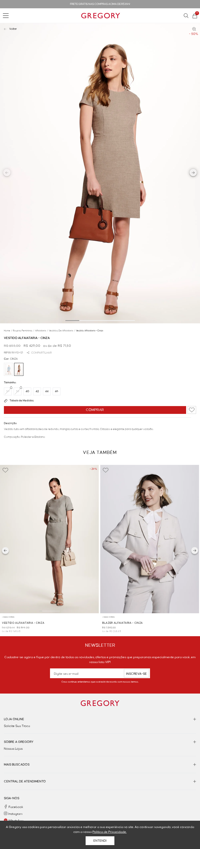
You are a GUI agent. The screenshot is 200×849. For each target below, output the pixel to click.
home (8, 330)
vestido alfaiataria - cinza (89, 330)
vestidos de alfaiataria (62, 330)
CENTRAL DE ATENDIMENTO (25, 781)
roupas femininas (23, 330)
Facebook (16, 807)
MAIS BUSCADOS (17, 764)
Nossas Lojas (13, 748)
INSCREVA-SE (136, 673)
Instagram (15, 814)
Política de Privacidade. (109, 832)
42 (37, 391)
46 (56, 391)
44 (47, 391)
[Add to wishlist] (192, 410)
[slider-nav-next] (193, 173)
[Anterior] (5, 550)
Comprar (95, 410)
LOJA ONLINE (14, 719)
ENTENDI (100, 840)
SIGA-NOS (11, 798)
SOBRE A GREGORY (18, 742)
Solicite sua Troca (17, 726)
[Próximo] (194, 550)
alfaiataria (41, 330)
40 (27, 391)
